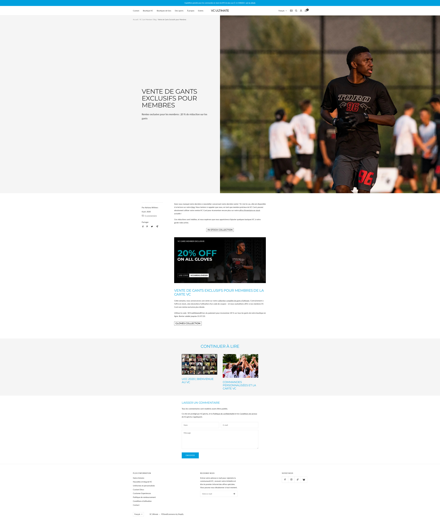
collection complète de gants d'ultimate (233, 301)
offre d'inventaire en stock (249, 210)
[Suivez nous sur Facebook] (285, 479)
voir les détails (250, 3)
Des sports (179, 11)
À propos (190, 11)
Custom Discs (138, 489)
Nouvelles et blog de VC (142, 482)
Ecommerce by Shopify (175, 514)
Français (282, 11)
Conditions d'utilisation (142, 501)
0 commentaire (151, 216)
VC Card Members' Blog (148, 19)
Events (200, 11)
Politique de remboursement (144, 497)
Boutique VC (148, 11)
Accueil (135, 19)
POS (162, 514)
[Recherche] (296, 11)
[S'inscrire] (234, 494)
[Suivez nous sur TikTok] (297, 479)
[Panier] (306, 11)
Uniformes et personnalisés (144, 485)
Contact (136, 505)
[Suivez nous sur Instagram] (291, 479)
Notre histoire (138, 478)
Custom (136, 11)
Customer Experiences (142, 493)
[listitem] (142, 227)
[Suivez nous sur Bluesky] (304, 479)
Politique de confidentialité (224, 414)
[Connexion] (301, 11)
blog (193, 207)
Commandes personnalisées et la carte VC (239, 385)
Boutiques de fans (164, 11)
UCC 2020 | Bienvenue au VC (198, 380)
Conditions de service (248, 414)
